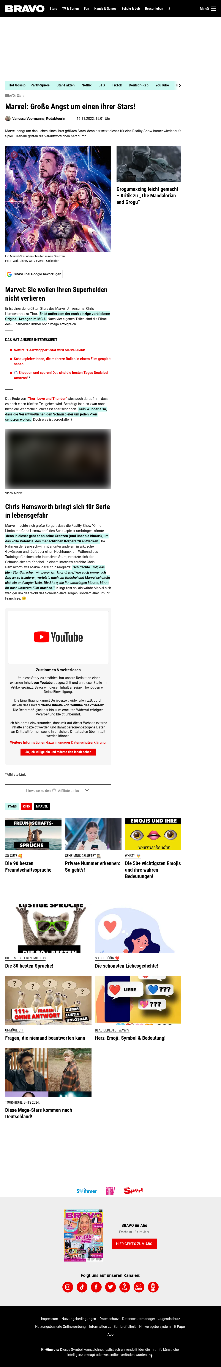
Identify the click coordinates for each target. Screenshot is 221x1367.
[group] (90, 85)
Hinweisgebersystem (155, 1327)
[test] (124, 1287)
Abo (110, 1334)
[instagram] (67, 1287)
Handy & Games (105, 8)
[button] (58, 790)
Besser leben (154, 8)
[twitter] (110, 1287)
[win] (153, 1287)
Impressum (49, 1319)
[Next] (177, 85)
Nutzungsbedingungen (79, 1319)
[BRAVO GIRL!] (110, 1191)
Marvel (42, 806)
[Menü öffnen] (213, 8)
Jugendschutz (169, 1319)
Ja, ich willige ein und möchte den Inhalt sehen (58, 752)
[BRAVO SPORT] (134, 1191)
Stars (53, 8)
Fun (86, 8)
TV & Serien (70, 8)
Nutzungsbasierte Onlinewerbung (60, 1327)
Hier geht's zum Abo (134, 1244)
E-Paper (180, 1327)
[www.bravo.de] (24, 8)
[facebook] (96, 1287)
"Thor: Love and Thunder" (47, 399)
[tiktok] (82, 1287)
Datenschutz (109, 1319)
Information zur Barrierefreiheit (112, 1327)
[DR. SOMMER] (87, 1191)
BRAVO (10, 96)
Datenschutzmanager (138, 1319)
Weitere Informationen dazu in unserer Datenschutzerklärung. (58, 742)
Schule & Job (131, 8)
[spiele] (139, 1287)
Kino (26, 806)
